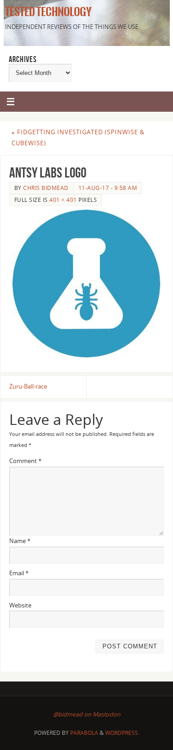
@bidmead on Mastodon (86, 714)
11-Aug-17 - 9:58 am (107, 188)
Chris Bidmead (46, 188)
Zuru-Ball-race (28, 386)
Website (20, 605)
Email (19, 573)
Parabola (84, 733)
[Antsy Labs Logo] (86, 284)
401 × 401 (63, 200)
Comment (25, 461)
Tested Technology (46, 11)
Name (19, 541)
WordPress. (122, 733)
